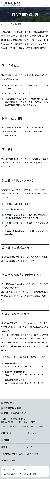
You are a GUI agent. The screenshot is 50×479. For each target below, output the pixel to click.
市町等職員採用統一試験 (12, 453)
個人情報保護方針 (10, 474)
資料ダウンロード (10, 469)
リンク (29, 446)
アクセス (30, 440)
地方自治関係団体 (9, 460)
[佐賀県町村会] (10, 4)
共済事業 (5, 440)
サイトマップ (25, 469)
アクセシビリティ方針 (28, 474)
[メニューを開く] (46, 3)
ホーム (3, 24)
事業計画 (5, 446)
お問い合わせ (32, 453)
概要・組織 (6, 433)
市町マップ (31, 433)
